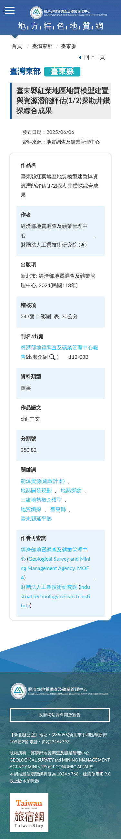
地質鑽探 (31, 509)
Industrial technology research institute (55, 597)
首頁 (17, 46)
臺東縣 (68, 46)
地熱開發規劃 (36, 490)
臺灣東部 (42, 46)
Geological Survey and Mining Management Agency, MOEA (55, 568)
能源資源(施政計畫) (43, 481)
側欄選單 (9, 9)
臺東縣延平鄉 (36, 518)
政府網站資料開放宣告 (60, 715)
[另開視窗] (29, 814)
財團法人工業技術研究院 (49, 587)
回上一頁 (94, 57)
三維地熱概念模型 (41, 500)
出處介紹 (37, 357)
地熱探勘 (71, 490)
